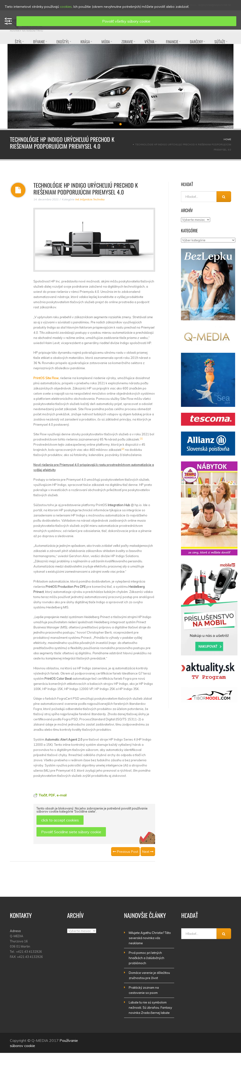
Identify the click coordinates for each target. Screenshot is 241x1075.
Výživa (149, 41)
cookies (66, 6)
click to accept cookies (60, 820)
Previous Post (127, 851)
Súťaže (219, 41)
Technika (98, 199)
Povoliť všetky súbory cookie (126, 21)
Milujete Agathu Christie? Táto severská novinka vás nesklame (150, 938)
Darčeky (196, 41)
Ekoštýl (62, 41)
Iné (77, 199)
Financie (172, 41)
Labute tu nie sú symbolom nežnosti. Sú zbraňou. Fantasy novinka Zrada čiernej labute (150, 1007)
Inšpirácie (86, 199)
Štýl (18, 41)
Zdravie (127, 41)
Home (227, 139)
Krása (85, 41)
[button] (116, 124)
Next (146, 851)
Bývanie (39, 41)
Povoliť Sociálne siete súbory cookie (71, 831)
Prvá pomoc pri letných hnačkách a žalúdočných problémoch (146, 958)
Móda (105, 41)
